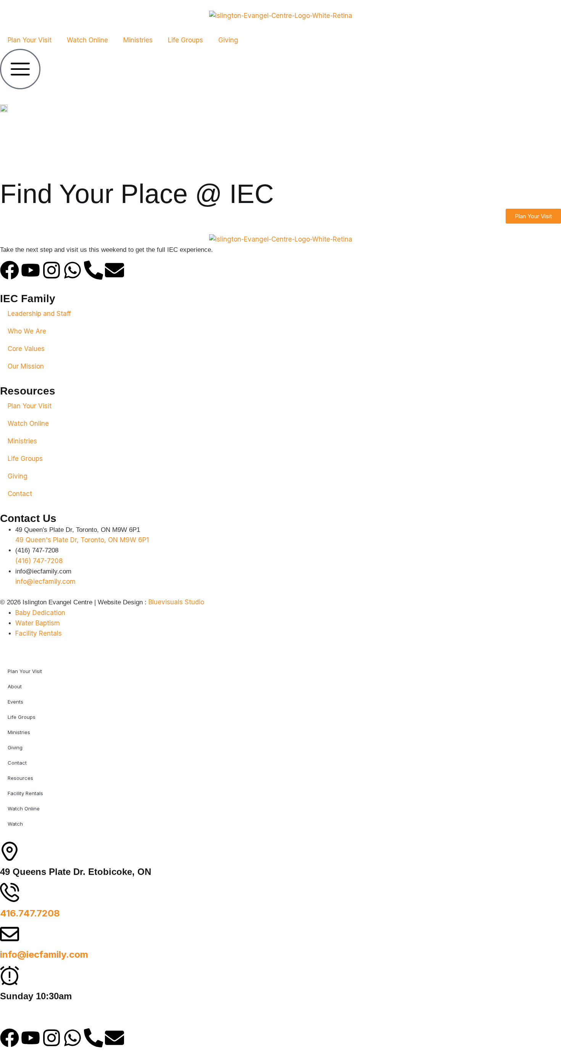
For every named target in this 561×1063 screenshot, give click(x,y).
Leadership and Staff (39, 313)
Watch (15, 824)
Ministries (138, 40)
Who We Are (27, 331)
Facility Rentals (25, 793)
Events (15, 702)
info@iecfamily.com (44, 954)
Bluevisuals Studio (176, 602)
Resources (20, 778)
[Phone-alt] (93, 270)
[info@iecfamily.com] (9, 934)
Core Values (26, 349)
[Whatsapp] (72, 270)
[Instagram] (51, 270)
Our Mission (26, 366)
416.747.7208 (30, 913)
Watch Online (87, 40)
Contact (20, 494)
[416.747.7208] (9, 892)
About (15, 686)
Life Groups (185, 40)
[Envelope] (114, 270)
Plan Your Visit (30, 40)
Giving (228, 40)
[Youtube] (30, 270)
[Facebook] (9, 270)
